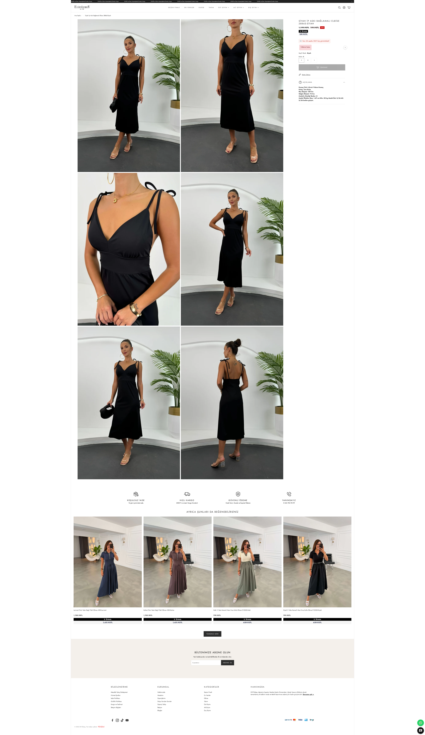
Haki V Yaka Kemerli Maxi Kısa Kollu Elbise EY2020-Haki (232, 610)
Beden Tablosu (306, 75)
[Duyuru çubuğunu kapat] (352, 1)
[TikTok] (122, 720)
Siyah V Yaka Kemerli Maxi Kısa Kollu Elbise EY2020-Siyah (302, 610)
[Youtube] (127, 720)
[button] (339, 7)
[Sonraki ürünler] (345, 47)
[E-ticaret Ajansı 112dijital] (101, 726)
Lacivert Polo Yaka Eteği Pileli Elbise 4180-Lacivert (90, 610)
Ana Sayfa (77, 16)
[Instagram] (117, 720)
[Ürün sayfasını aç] (108, 562)
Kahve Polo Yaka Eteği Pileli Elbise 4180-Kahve (159, 610)
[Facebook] (112, 720)
